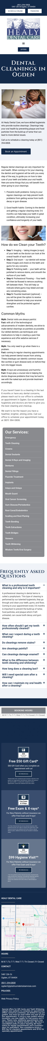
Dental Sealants (12, 454)
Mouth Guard (11, 493)
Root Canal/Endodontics (16, 510)
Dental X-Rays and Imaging (17, 460)
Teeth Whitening (12, 544)
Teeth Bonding (12, 521)
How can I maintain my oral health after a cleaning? (22, 684)
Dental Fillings (11, 471)
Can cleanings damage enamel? (20, 654)
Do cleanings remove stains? (18, 642)
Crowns (8, 449)
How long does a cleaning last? (20, 668)
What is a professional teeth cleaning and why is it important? (21, 586)
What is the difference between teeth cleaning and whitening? (20, 661)
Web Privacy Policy (10, 999)
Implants (9, 482)
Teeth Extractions (13, 527)
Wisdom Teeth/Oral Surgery (18, 549)
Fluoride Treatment (14, 477)
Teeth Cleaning (12, 443)
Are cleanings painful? (15, 648)
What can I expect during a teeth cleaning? (21, 635)
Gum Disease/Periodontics (17, 505)
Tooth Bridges (11, 533)
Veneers (9, 538)
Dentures (9, 465)
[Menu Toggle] (23, 43)
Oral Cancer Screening (15, 499)
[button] (23, 586)
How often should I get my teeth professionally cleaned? (20, 627)
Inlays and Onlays (13, 488)
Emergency (10, 437)
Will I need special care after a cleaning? (19, 676)
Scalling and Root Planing (17, 516)
